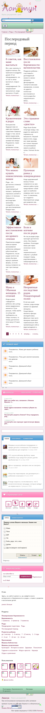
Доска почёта (8, 680)
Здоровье (28, 647)
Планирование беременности (13, 616)
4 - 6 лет (5, 637)
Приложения (6, 640)
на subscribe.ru (8, 573)
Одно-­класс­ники (15, 507)
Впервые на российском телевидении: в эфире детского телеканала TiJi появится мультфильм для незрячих (23, 447)
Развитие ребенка (9, 632)
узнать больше (7, 604)
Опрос (7, 518)
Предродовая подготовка (11, 626)
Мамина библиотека (9, 643)
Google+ (36, 508)
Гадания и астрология (9, 650)
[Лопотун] (19, 10)
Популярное (16, 438)
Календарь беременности (13, 689)
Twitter (29, 508)
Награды (29, 689)
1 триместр (6, 620)
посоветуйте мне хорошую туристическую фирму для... (22, 422)
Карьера (35, 650)
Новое (7, 438)
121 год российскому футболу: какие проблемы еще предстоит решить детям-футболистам (23, 457)
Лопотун (5, 697)
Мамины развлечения (10, 645)
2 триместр (15, 620)
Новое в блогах (17, 518)
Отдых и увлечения (9, 653)
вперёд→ (27, 334)
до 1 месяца (6, 634)
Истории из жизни (17, 647)
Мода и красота (24, 650)
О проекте (7, 691)
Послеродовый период (23, 32)
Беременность (7, 618)
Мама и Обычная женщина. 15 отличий (13, 291)
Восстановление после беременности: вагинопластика (33, 63)
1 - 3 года (35, 634)
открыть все (37, 392)
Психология (37, 647)
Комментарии (28, 438)
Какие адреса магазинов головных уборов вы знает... (20, 408)
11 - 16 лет (21, 637)
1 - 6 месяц (16, 634)
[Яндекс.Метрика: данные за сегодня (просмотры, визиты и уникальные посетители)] (6, 707)
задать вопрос (26, 392)
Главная (5, 32)
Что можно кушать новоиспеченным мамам (15, 174)
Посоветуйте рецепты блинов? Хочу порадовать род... (21, 415)
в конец (35, 334)
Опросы (6, 560)
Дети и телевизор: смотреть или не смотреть (24, 465)
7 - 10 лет (12, 637)
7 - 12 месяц (26, 634)
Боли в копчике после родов (30, 230)
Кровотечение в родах (13, 120)
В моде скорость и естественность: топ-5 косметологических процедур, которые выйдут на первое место (25, 484)
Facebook (22, 508)
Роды (11, 32)
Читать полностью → (13, 95)
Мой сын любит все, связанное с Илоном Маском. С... (19, 401)
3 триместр (25, 620)
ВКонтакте (8, 508)
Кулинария (5, 647)
